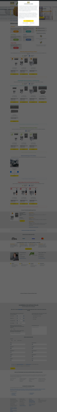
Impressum (30, 24)
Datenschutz (27, 24)
